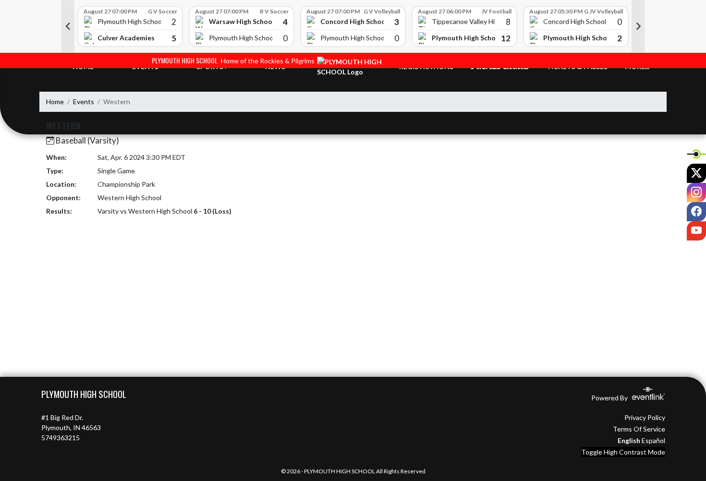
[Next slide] (638, 26)
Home (55, 101)
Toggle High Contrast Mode (623, 452)
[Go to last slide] (67, 26)
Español (653, 440)
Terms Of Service (639, 429)
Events (83, 101)
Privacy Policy (644, 417)
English (629, 440)
